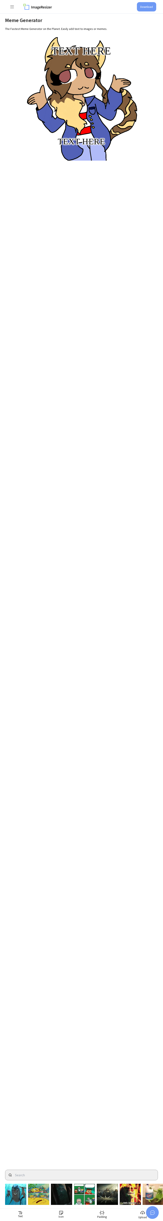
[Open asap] (152, 1212)
